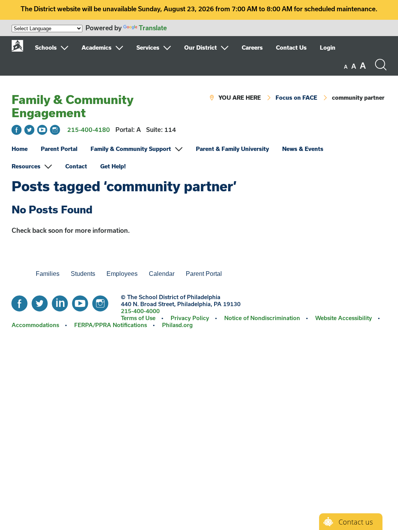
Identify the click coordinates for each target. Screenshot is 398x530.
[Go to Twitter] (29, 130)
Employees (122, 273)
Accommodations (35, 325)
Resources (26, 166)
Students (83, 273)
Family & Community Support (131, 148)
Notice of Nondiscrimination (262, 318)
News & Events (302, 148)
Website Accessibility (343, 318)
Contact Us (291, 47)
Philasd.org (177, 325)
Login (327, 47)
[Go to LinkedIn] (60, 301)
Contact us (356, 521)
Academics (97, 47)
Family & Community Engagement (72, 106)
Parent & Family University (232, 148)
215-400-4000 (140, 311)
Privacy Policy (190, 318)
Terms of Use (138, 318)
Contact (76, 166)
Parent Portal (59, 148)
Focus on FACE (296, 97)
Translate (153, 27)
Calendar (162, 273)
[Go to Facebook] (16, 130)
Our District (200, 47)
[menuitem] (57, 47)
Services (147, 47)
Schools (46, 47)
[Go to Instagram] (55, 130)
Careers (252, 47)
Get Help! (113, 166)
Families (47, 273)
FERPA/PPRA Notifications (110, 325)
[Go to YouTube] (42, 130)
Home (20, 148)
